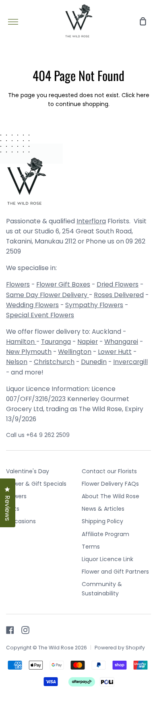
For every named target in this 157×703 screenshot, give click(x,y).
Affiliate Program (105, 534)
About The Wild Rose (110, 496)
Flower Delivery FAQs (110, 484)
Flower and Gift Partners (115, 572)
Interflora (91, 221)
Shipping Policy (102, 521)
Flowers (18, 284)
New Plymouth (29, 351)
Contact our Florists (109, 471)
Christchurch (54, 361)
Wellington (74, 351)
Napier (87, 341)
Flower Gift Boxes (63, 284)
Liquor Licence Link (107, 559)
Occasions (21, 521)
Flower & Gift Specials (36, 484)
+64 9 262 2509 (48, 435)
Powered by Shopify (120, 647)
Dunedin (94, 361)
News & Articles (103, 509)
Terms (91, 547)
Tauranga (56, 341)
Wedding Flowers (32, 305)
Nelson (16, 361)
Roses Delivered (119, 295)
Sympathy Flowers (94, 305)
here (142, 95)
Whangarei (121, 341)
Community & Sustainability (102, 588)
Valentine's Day (27, 471)
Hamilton (21, 341)
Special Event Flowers (40, 315)
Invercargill (130, 361)
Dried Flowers (117, 284)
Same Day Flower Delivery (47, 295)
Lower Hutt (115, 351)
